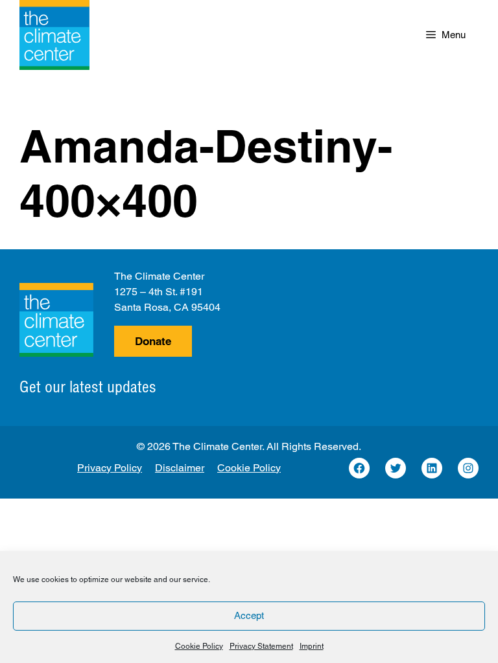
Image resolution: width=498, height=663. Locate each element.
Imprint (312, 646)
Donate (153, 341)
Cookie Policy (199, 646)
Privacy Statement (261, 646)
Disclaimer (179, 468)
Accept (249, 615)
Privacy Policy (109, 468)
